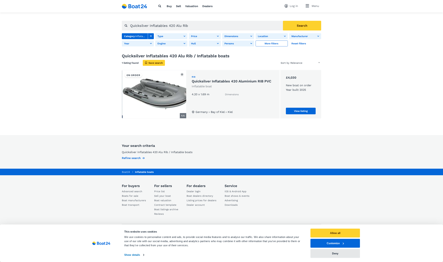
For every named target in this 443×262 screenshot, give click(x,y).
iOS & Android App (235, 191)
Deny (335, 253)
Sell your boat (162, 195)
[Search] (160, 6)
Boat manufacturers (134, 200)
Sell (178, 6)
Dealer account (196, 204)
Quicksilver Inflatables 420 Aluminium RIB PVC (231, 81)
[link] (151, 36)
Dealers (207, 6)
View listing (301, 111)
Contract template (165, 204)
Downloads (231, 204)
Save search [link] (155, 62)
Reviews (159, 213)
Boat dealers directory (200, 195)
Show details (132, 255)
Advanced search (132, 191)
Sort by (285, 62)
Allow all (335, 233)
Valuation (191, 6)
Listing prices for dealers (201, 200)
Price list (159, 191)
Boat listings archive (166, 209)
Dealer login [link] (194, 191)
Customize (333, 243)
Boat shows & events (237, 195)
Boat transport (130, 204)
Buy (169, 6)
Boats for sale (130, 195)
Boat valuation (162, 200)
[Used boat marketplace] (134, 6)
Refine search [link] (131, 158)
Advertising (231, 200)
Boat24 (126, 172)
